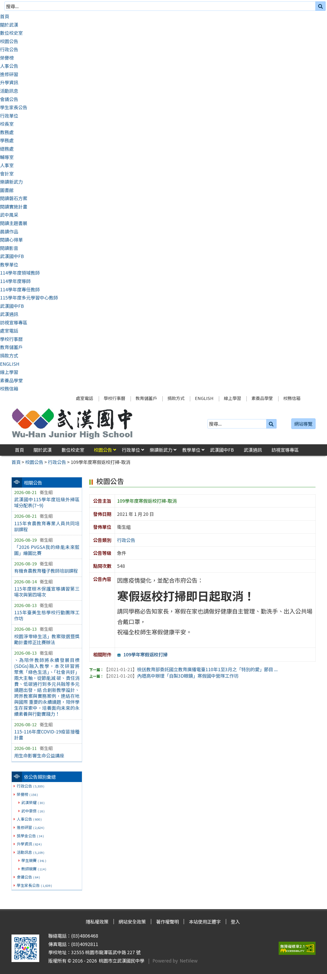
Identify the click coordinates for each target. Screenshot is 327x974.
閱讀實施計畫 (13, 206)
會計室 (7, 173)
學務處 (7, 140)
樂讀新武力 (11, 181)
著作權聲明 (167, 921)
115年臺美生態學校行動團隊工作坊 (46, 615)
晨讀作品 (9, 231)
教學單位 (9, 264)
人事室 (7, 165)
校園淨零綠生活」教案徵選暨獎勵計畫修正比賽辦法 (46, 639)
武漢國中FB (12, 256)
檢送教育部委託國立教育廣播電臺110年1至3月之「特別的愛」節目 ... (191, 669)
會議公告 (9, 99)
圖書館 (7, 190)
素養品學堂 (11, 380)
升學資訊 (9, 82)
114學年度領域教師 (20, 272)
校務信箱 (9, 388)
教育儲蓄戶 (11, 347)
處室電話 (9, 330)
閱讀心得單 (11, 239)
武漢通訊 (9, 314)
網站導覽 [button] (303, 423)
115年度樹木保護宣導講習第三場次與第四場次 (46, 591)
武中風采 (9, 214)
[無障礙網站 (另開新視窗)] (297, 948)
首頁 (4, 16)
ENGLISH (9, 363)
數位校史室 (11, 32)
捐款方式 (9, 355)
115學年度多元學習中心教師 (29, 297)
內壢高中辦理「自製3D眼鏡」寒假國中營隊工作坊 (171, 675)
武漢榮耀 (33, 802)
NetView (188, 960)
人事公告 (9, 65)
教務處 (7, 132)
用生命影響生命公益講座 (39, 755)
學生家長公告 (13, 107)
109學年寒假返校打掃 (145, 654)
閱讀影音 (9, 248)
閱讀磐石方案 (13, 198)
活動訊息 (9, 90)
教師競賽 (33, 869)
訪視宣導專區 (13, 322)
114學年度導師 (15, 281)
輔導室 (7, 157)
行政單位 (9, 115)
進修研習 (9, 74)
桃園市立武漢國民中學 (120, 960)
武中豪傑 (33, 811)
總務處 (7, 148)
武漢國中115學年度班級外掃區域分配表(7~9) (46, 502)
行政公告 (9, 49)
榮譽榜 (7, 57)
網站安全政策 (132, 921)
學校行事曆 (11, 339)
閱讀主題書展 (13, 223)
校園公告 (9, 41)
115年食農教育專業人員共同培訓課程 (46, 526)
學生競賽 (33, 860)
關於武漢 (9, 24)
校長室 (7, 123)
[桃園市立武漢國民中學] (72, 423)
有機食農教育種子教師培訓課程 (46, 570)
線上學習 (9, 372)
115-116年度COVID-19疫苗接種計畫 (46, 734)
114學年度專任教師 (20, 289)
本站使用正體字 (205, 921)
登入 (235, 921)
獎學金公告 (30, 836)
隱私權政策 (97, 921)
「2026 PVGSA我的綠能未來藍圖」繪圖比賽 (46, 550)
